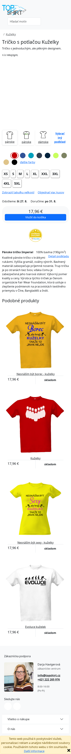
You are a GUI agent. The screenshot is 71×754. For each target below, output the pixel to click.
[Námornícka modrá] (47, 155)
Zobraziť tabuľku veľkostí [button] (18, 192)
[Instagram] (8, 706)
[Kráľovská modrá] (23, 155)
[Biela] (6, 155)
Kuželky (11, 34)
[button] (60, 137)
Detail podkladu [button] (58, 256)
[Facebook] (16, 706)
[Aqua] (31, 155)
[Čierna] (14, 162)
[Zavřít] (68, 750)
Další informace (34, 751)
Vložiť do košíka (35, 217)
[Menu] (67, 11)
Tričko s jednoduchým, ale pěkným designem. (31, 48)
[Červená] (14, 155)
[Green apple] (56, 155)
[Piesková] (6, 162)
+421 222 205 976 (49, 679)
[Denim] (39, 155)
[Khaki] (64, 155)
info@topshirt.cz (49, 675)
